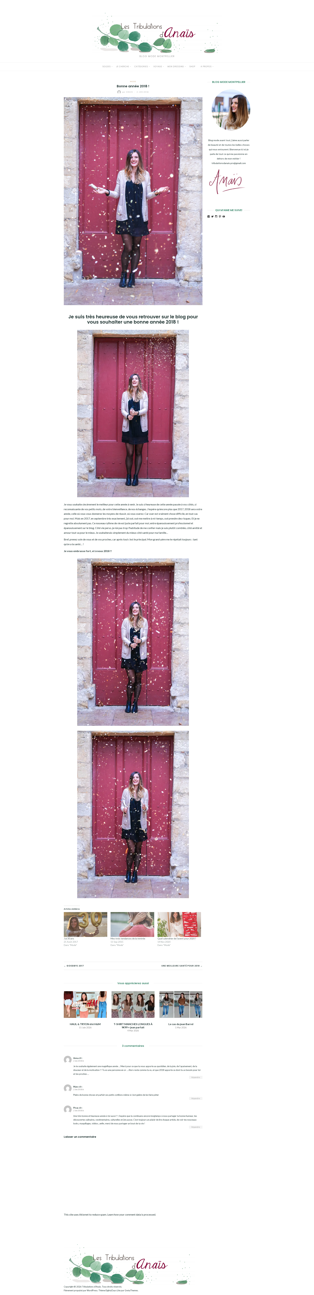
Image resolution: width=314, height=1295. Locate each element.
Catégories (141, 66)
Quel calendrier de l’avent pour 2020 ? (176, 938)
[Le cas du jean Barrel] (180, 1004)
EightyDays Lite (113, 1290)
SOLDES (106, 66)
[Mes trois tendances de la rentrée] (132, 924)
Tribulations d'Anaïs (91, 1286)
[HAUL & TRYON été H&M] (85, 1004)
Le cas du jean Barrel (180, 1024)
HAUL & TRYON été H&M (85, 1024)
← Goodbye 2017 (74, 965)
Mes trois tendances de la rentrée (128, 938)
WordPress (92, 1290)
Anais (127, 92)
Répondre (196, 1077)
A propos (206, 66)
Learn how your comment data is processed (131, 1214)
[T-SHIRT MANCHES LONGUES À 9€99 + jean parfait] (133, 1004)
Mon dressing (175, 66)
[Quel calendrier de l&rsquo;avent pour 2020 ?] (179, 924)
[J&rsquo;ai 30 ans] (85, 924)
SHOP (192, 66)
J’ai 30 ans (69, 938)
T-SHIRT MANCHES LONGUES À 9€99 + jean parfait (133, 1025)
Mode (133, 81)
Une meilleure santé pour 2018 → (181, 965)
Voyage (157, 66)
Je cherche (122, 66)
